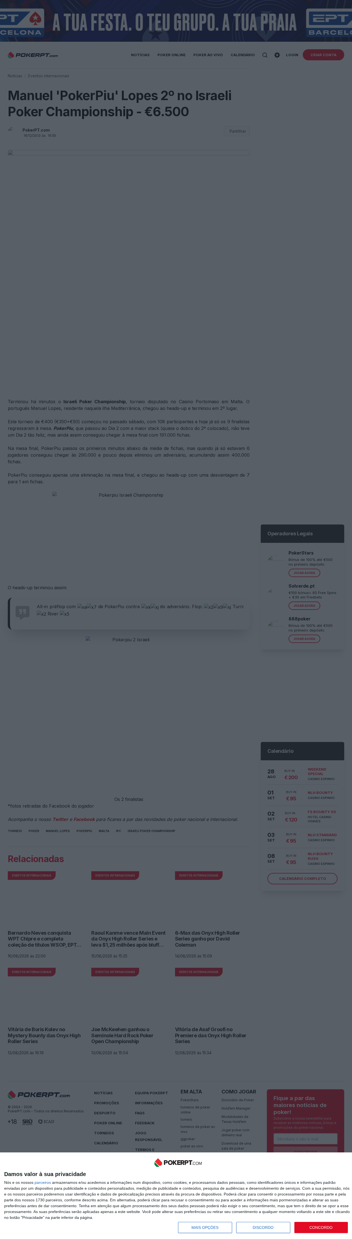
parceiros (43, 1182)
